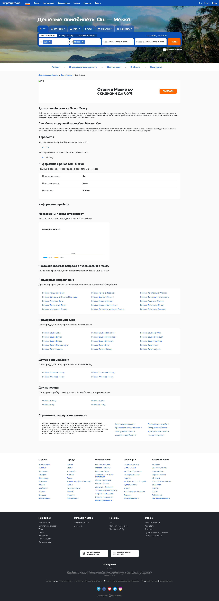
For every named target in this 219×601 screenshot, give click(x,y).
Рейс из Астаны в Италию (152, 301)
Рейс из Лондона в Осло (53, 293)
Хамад (127, 488)
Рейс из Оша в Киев (149, 345)
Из (41, 42)
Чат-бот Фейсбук (117, 529)
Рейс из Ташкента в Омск (53, 305)
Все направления (103, 500)
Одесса (127, 495)
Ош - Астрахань (102, 464)
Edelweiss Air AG (159, 468)
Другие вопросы (155, 435)
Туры (41, 529)
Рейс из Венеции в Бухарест (153, 309)
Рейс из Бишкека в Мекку (102, 373)
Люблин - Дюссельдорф (106, 490)
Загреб (70, 492)
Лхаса (69, 478)
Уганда (42, 492)
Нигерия (42, 468)
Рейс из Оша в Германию (102, 333)
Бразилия (43, 471)
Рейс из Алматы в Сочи (52, 301)
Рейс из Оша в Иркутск (150, 333)
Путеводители (45, 542)
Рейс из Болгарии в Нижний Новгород (59, 297)
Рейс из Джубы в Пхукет (102, 297)
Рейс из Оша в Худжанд (151, 341)
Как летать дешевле (124, 424)
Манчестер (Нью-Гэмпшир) (79, 481)
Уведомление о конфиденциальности (157, 581)
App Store (149, 526)
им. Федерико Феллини (134, 492)
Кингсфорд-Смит (131, 475)
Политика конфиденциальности (88, 581)
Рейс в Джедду (49, 400)
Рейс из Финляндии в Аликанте (154, 297)
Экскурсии (43, 535)
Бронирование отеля (158, 431)
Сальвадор (44, 478)
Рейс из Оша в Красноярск (103, 337)
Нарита (127, 478)
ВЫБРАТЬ (168, 91)
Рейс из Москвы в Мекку (53, 373)
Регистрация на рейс (158, 424)
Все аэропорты (131, 498)
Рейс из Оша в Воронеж (102, 341)
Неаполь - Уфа (102, 471)
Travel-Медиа (45, 539)
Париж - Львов (102, 483)
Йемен (42, 485)
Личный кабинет (152, 522)
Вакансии (78, 526)
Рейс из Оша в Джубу (52, 341)
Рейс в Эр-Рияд (98, 405)
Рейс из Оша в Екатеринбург (55, 345)
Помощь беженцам (153, 535)
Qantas (155, 488)
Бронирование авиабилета (128, 428)
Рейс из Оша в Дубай (52, 337)
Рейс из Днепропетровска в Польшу (107, 309)
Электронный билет (124, 431)
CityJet (155, 492)
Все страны (44, 498)
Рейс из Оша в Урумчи (150, 349)
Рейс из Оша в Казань (52, 349)
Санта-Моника (73, 488)
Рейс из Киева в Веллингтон (104, 305)
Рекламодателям (81, 522)
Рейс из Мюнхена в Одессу (54, 309)
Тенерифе (71, 471)
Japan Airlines (158, 471)
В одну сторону (66, 35)
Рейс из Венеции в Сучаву (152, 305)
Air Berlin (156, 464)
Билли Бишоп (130, 468)
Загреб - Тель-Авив (104, 494)
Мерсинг (71, 495)
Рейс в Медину (98, 400)
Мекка (69, 75)
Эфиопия (43, 481)
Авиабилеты (44, 522)
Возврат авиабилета (157, 428)
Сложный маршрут (86, 35)
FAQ (111, 522)
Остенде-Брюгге (131, 464)
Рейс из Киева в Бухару (102, 301)
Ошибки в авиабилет (125, 435)
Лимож (70, 464)
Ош (62, 75)
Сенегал (42, 495)
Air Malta (156, 478)
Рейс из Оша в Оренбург (151, 337)
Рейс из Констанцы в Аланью (153, 293)
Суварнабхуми (130, 485)
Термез (70, 475)
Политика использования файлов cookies (121, 581)
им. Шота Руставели (133, 471)
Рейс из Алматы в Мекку (53, 377)
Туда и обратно (48, 35)
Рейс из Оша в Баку (51, 333)
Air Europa (156, 485)
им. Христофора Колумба (135, 481)
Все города (72, 498)
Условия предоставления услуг (59, 581)
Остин (70, 485)
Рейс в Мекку (48, 405)
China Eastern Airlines (161, 481)
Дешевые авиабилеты (48, 75)
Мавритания (44, 464)
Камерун (42, 475)
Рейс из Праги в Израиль (102, 293)
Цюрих (70, 468)
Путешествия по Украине (156, 532)
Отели (41, 532)
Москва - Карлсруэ (103, 497)
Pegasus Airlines (159, 475)
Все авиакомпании (160, 498)
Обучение (149, 529)
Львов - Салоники (103, 480)
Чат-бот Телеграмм (118, 526)
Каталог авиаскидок (48, 526)
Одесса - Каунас (102, 468)
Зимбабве (43, 488)
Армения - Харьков (104, 487)
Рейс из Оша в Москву (101, 349)
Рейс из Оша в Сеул (100, 345)
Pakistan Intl (157, 495)
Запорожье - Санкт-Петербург (104, 476)
